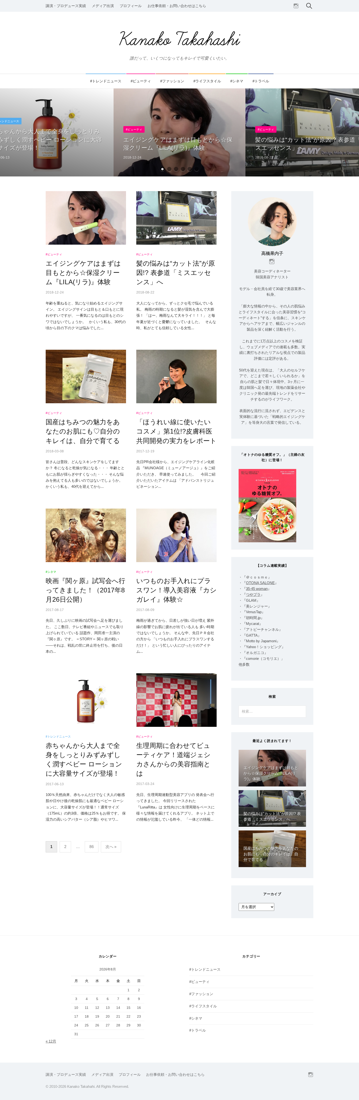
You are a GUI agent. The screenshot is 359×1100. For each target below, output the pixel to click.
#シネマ (236, 81)
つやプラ (253, 595)
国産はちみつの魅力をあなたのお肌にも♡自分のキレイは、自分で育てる (83, 431)
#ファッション (172, 81)
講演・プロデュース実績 (66, 6)
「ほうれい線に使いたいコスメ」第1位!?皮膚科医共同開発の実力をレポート (176, 431)
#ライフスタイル (207, 81)
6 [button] (196, 169)
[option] (179, 132)
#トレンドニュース (105, 81)
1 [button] (162, 169)
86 (91, 847)
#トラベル (261, 81)
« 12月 (51, 1041)
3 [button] (176, 169)
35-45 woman (257, 589)
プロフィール (131, 6)
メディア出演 (103, 6)
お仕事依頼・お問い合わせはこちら (177, 6)
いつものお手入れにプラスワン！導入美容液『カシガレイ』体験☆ (176, 590)
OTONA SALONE (260, 583)
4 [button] (183, 169)
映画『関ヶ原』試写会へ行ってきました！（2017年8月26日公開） (85, 590)
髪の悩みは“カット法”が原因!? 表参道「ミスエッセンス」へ (175, 273)
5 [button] (190, 169)
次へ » (111, 847)
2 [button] (169, 169)
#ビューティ (141, 81)
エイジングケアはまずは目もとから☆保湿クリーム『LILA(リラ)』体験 (83, 273)
